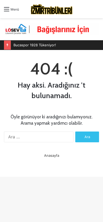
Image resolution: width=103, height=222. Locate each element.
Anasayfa (51, 155)
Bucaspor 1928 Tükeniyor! (34, 45)
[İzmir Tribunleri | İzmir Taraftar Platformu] (51, 9)
